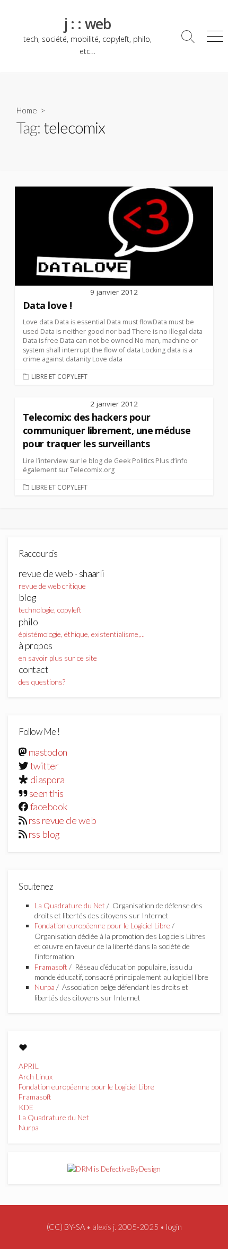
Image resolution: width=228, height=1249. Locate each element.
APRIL (29, 1065)
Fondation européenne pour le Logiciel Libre (102, 925)
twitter (44, 766)
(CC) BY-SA (66, 1227)
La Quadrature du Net (69, 905)
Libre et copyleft (59, 376)
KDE (26, 1107)
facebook (49, 806)
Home (26, 110)
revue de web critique (61, 579)
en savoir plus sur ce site (58, 651)
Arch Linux (35, 1076)
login (174, 1227)
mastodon (48, 752)
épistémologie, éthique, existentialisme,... (82, 627)
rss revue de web (62, 820)
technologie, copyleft (50, 602)
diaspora (47, 779)
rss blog (44, 834)
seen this (46, 793)
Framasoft (50, 966)
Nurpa (44, 986)
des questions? (42, 674)
